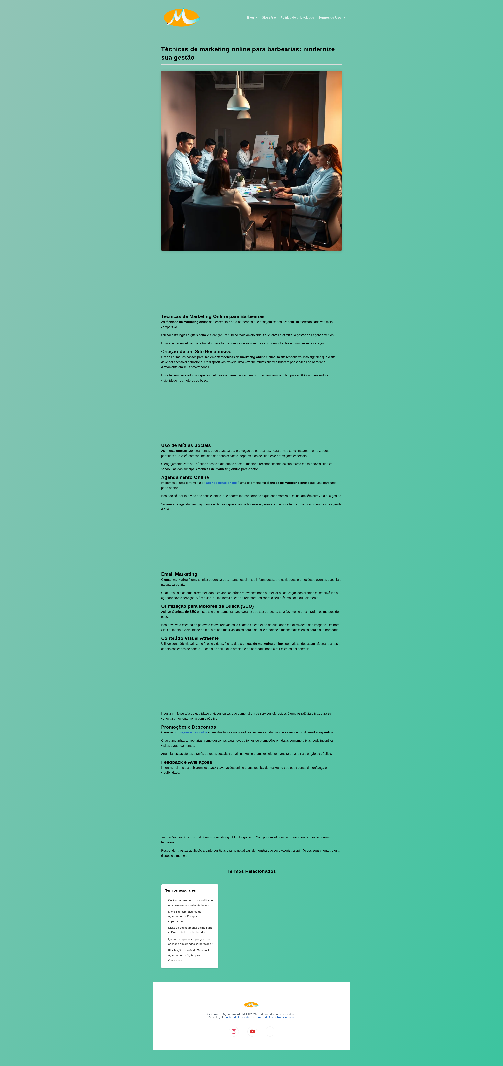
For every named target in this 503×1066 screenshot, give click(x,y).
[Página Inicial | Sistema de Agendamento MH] (182, 26)
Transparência (286, 1017)
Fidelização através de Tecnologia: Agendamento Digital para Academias (189, 955)
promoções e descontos (190, 732)
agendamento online (221, 482)
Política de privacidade (297, 17)
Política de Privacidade (238, 1017)
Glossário (269, 17)
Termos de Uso (330, 17)
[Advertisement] (251, 284)
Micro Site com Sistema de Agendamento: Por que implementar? (184, 916)
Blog (250, 17)
